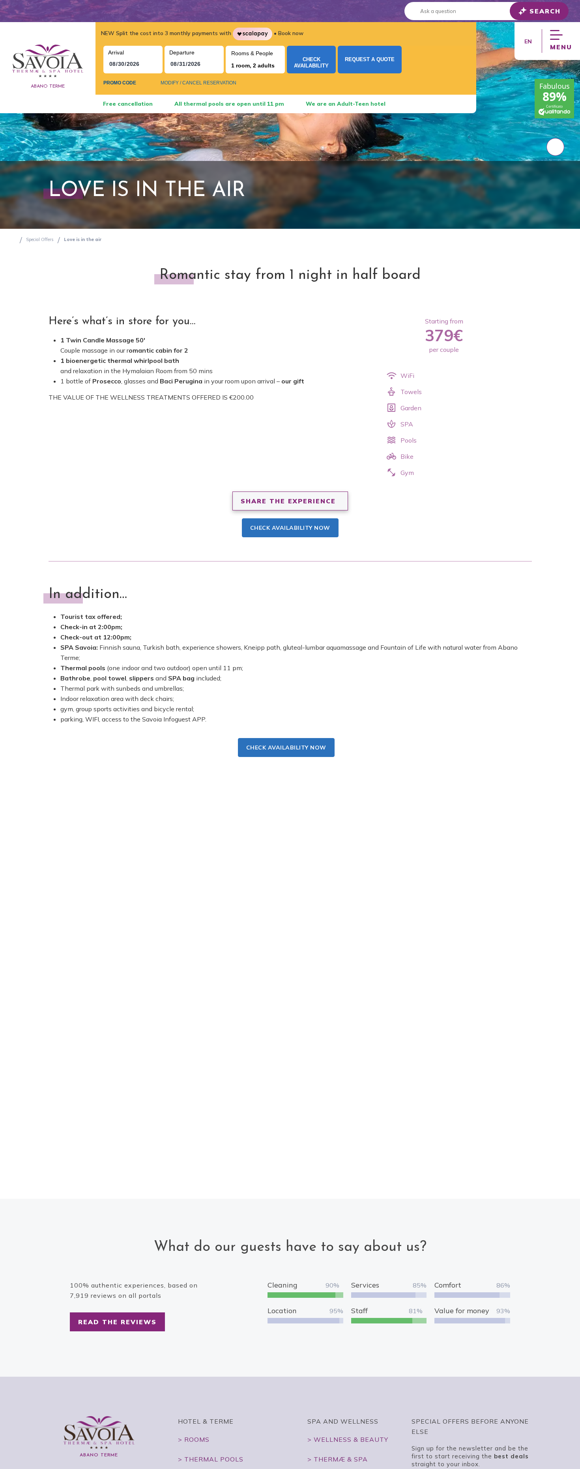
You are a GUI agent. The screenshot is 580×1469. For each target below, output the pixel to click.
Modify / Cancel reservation (198, 83)
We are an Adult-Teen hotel (345, 103)
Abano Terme (48, 86)
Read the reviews (117, 1322)
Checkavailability (311, 62)
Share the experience (288, 501)
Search (545, 11)
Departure (182, 52)
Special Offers (40, 239)
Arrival (116, 52)
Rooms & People (252, 53)
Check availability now (290, 527)
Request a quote (370, 59)
